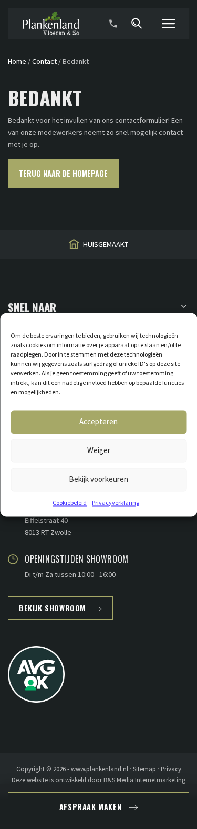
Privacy (171, 769)
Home (17, 61)
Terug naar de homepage (63, 173)
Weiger (98, 450)
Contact (44, 61)
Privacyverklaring (115, 503)
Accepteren (98, 421)
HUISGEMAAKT (105, 244)
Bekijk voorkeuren (98, 479)
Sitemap (144, 769)
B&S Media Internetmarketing (144, 780)
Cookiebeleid (70, 503)
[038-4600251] (113, 23)
